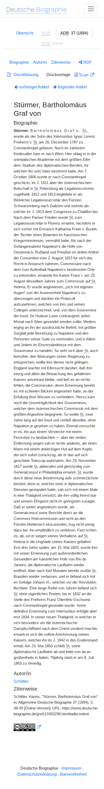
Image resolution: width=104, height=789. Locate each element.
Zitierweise (61, 62)
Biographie (19, 62)
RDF (87, 62)
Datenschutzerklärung (37, 774)
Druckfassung (24, 75)
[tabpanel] (52, 394)
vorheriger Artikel (34, 87)
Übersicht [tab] (24, 33)
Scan (83, 75)
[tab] (74, 33)
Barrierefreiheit (73, 774)
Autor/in (40, 62)
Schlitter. (21, 681)
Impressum (71, 768)
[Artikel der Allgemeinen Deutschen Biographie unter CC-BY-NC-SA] (27, 727)
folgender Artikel (72, 87)
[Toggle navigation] (91, 9)
